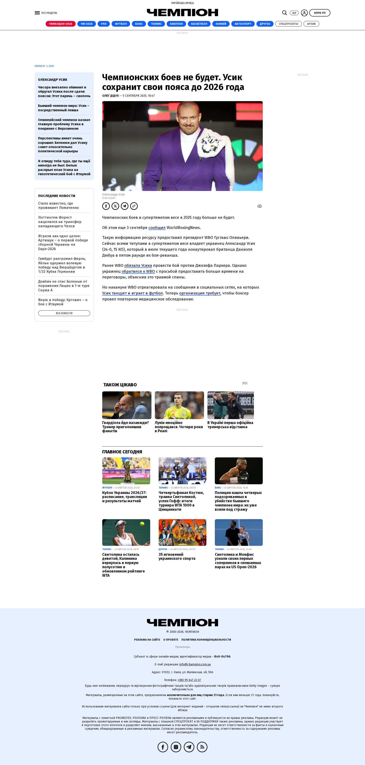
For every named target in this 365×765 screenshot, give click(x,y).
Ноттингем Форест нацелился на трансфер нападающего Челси (60, 221)
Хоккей (221, 23)
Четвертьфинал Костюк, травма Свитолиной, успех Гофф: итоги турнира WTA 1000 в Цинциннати (181, 501)
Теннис (156, 23)
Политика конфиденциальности (206, 639)
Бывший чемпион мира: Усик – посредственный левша (63, 107)
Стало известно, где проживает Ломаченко (58, 205)
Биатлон (176, 23)
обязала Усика (138, 265)
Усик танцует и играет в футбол (132, 293)
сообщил (157, 227)
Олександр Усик (52, 80)
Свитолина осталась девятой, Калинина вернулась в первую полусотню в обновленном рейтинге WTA (123, 565)
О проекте (170, 639)
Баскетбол (199, 23)
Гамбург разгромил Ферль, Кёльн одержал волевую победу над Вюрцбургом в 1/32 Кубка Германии (62, 265)
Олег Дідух (110, 96)
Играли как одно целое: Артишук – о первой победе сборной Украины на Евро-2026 (63, 242)
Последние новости (56, 196)
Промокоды (182, 646)
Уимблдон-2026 (60, 23)
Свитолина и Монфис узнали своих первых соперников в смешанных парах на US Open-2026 (238, 560)
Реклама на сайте (147, 639)
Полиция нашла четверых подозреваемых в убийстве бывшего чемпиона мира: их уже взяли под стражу (238, 501)
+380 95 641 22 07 (189, 680)
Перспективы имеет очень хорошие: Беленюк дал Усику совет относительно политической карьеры (62, 144)
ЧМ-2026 (87, 23)
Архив (311, 23)
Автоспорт (243, 23)
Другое (265, 23)
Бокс (139, 23)
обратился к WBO (138, 271)
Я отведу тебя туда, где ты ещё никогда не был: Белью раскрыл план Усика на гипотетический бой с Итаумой (64, 167)
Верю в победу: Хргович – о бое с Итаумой (62, 302)
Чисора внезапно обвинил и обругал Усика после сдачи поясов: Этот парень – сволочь (64, 91)
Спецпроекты (288, 23)
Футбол (121, 23)
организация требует (199, 293)
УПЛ (103, 23)
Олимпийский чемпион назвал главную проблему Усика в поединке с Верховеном (64, 124)
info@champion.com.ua (195, 664)
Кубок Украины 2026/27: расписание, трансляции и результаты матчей (124, 497)
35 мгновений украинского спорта (177, 556)
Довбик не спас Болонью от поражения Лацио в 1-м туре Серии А (64, 285)
